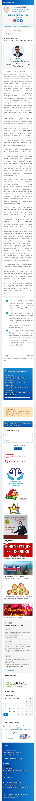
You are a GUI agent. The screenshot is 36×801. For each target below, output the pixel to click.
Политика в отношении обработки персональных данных (18, 424)
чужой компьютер (18, 445)
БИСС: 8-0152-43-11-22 (18, 15)
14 (22, 708)
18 (9, 711)
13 (18, 708)
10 (5, 708)
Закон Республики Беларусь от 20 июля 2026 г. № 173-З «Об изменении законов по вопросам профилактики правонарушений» (17, 634)
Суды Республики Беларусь (13, 782)
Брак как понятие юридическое (15, 378)
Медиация (8, 773)
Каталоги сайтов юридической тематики (17, 787)
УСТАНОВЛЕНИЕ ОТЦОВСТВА (15, 382)
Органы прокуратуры (11, 785)
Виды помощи (9, 768)
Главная (7, 763)
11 (9, 708)
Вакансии (7, 766)
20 (18, 711)
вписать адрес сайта (18, 9)
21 (22, 711)
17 (5, 711)
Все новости (9, 670)
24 (5, 715)
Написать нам (18, 17)
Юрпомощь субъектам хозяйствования (16, 770)
